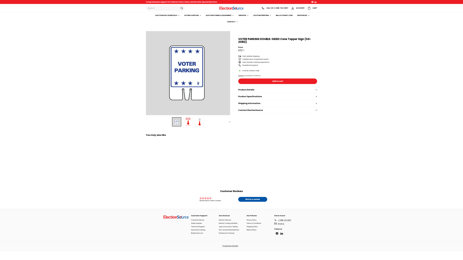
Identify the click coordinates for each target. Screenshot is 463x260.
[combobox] (165, 8)
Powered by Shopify (230, 246)
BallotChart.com (284, 15)
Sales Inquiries (196, 223)
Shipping (241, 76)
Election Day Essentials (166, 15)
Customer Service (197, 220)
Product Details (246, 89)
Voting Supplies (191, 15)
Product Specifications (250, 96)
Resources (302, 15)
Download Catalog (198, 230)
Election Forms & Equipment (219, 15)
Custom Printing (261, 15)
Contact (231, 22)
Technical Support (198, 227)
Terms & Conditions (254, 223)
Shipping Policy (252, 227)
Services (242, 15)
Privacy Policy (251, 220)
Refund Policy (251, 230)
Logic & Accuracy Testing (228, 227)
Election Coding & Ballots (228, 223)
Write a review (252, 199)
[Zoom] (188, 73)
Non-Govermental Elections (229, 230)
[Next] (228, 122)
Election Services (225, 220)
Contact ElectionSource (250, 110)
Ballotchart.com (197, 233)
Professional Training (226, 233)
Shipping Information (249, 103)
